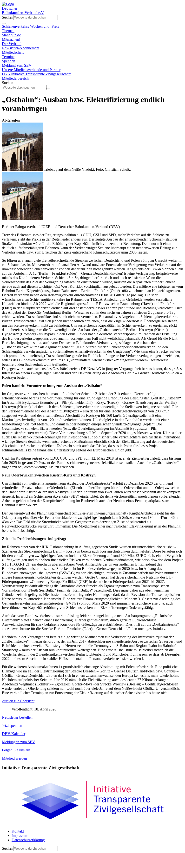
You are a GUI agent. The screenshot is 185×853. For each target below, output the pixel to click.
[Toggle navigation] (4, 23)
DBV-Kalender (13, 734)
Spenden (8, 61)
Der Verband (11, 44)
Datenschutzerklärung (28, 840)
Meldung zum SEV (17, 65)
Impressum (20, 835)
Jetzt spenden (12, 725)
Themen (8, 31)
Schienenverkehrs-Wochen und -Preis (30, 26)
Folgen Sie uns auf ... (18, 750)
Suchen (7, 17)
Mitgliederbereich (15, 78)
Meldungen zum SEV (18, 742)
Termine (8, 57)
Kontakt (18, 831)
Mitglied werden (14, 758)
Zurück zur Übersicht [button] (18, 701)
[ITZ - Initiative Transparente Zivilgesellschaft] (92, 823)
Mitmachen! (11, 39)
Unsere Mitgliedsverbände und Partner (31, 70)
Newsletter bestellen (17, 717)
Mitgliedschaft (13, 52)
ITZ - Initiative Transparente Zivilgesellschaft (36, 74)
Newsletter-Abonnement (20, 48)
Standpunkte (11, 35)
